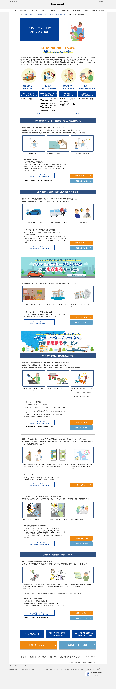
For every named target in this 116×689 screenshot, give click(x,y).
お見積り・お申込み (81, 613)
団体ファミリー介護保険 (88, 99)
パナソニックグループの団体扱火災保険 (49, 106)
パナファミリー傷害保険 (68, 99)
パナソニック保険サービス (14, 1)
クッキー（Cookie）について (63, 669)
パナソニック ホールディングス (92, 669)
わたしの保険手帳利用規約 (28, 669)
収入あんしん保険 (28, 99)
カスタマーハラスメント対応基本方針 (65, 668)
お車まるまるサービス (48, 103)
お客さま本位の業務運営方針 (36, 668)
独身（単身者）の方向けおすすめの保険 (58, 634)
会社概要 (11, 668)
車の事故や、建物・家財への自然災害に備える (48, 94)
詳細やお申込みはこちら (81, 538)
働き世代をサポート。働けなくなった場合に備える (29, 94)
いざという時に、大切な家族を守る (68, 94)
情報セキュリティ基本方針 (80, 668)
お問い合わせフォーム (81, 175)
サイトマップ (38, 669)
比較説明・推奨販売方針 (49, 668)
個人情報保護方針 (18, 668)
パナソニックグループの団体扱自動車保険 (49, 99)
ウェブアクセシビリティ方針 (77, 669)
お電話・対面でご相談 (81, 181)
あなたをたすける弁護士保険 (68, 104)
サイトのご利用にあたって (49, 669)
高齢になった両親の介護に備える (87, 94)
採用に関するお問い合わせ (14, 669)
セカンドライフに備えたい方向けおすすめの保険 (84, 634)
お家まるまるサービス (48, 110)
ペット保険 (64, 101)
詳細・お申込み (81, 485)
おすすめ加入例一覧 (32, 634)
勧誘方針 (26, 668)
